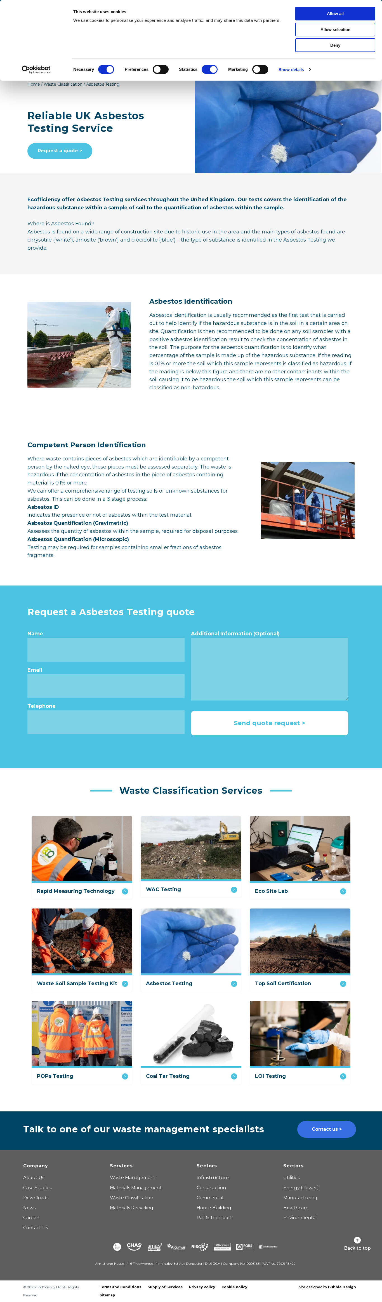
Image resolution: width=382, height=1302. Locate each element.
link (82, 862)
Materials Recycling (131, 1207)
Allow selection (335, 29)
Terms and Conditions (120, 1287)
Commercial (210, 1197)
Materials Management (136, 1187)
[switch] (161, 69)
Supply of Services (165, 1287)
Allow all (335, 13)
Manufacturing (300, 1197)
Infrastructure (213, 1177)
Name (35, 634)
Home (33, 84)
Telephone (41, 706)
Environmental (300, 1217)
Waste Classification (63, 84)
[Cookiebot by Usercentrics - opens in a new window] (36, 69)
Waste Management (132, 1177)
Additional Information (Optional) (235, 634)
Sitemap (107, 1295)
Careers (31, 1217)
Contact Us (35, 1227)
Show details (291, 69)
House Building (214, 1207)
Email (34, 670)
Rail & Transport (214, 1217)
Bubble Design (342, 1287)
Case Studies (37, 1187)
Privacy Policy (202, 1287)
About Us (33, 1177)
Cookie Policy (234, 1287)
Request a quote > (60, 150)
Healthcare (295, 1207)
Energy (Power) (301, 1187)
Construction (211, 1187)
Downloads (35, 1197)
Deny (335, 45)
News (29, 1207)
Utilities (291, 1177)
